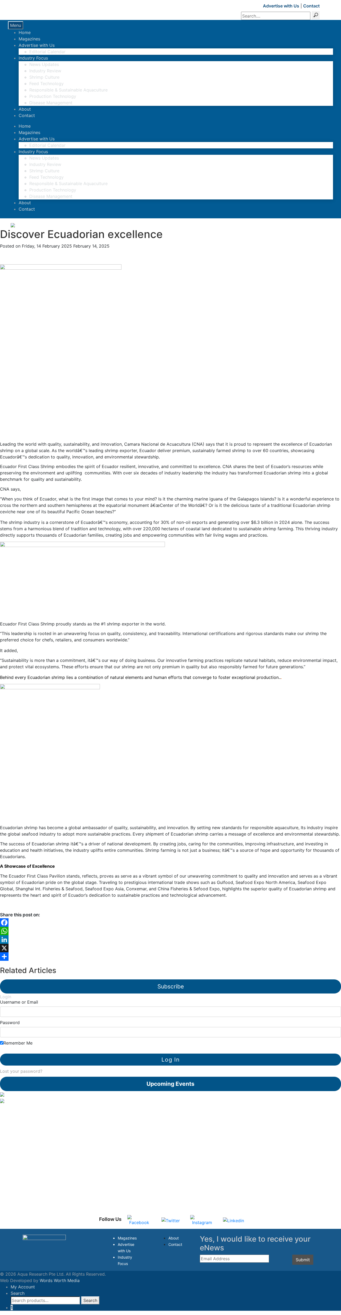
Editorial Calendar (47, 51)
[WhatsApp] (170, 931)
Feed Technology (46, 83)
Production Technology (52, 96)
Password (10, 1022)
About (25, 109)
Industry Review (45, 70)
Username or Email (19, 1002)
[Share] (170, 956)
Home (25, 32)
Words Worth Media (60, 1280)
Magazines (29, 38)
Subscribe (170, 986)
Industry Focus (33, 58)
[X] (170, 948)
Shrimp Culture (44, 77)
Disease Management (50, 102)
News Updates (44, 64)
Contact (311, 6)
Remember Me (18, 1043)
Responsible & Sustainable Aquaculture (68, 90)
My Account (23, 1286)
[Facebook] (170, 922)
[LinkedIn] (170, 939)
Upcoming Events (170, 1083)
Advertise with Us (281, 6)
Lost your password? (21, 1071)
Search (18, 1293)
